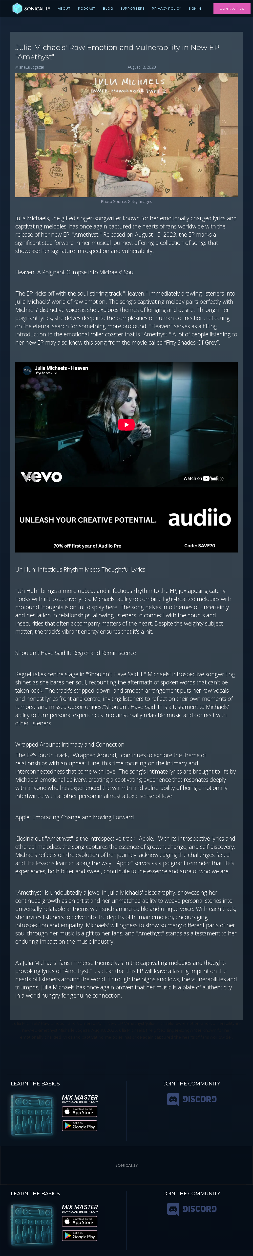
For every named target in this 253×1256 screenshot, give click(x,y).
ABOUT (64, 8)
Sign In (195, 8)
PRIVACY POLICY (166, 8)
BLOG (108, 8)
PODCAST (87, 8)
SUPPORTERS (133, 8)
